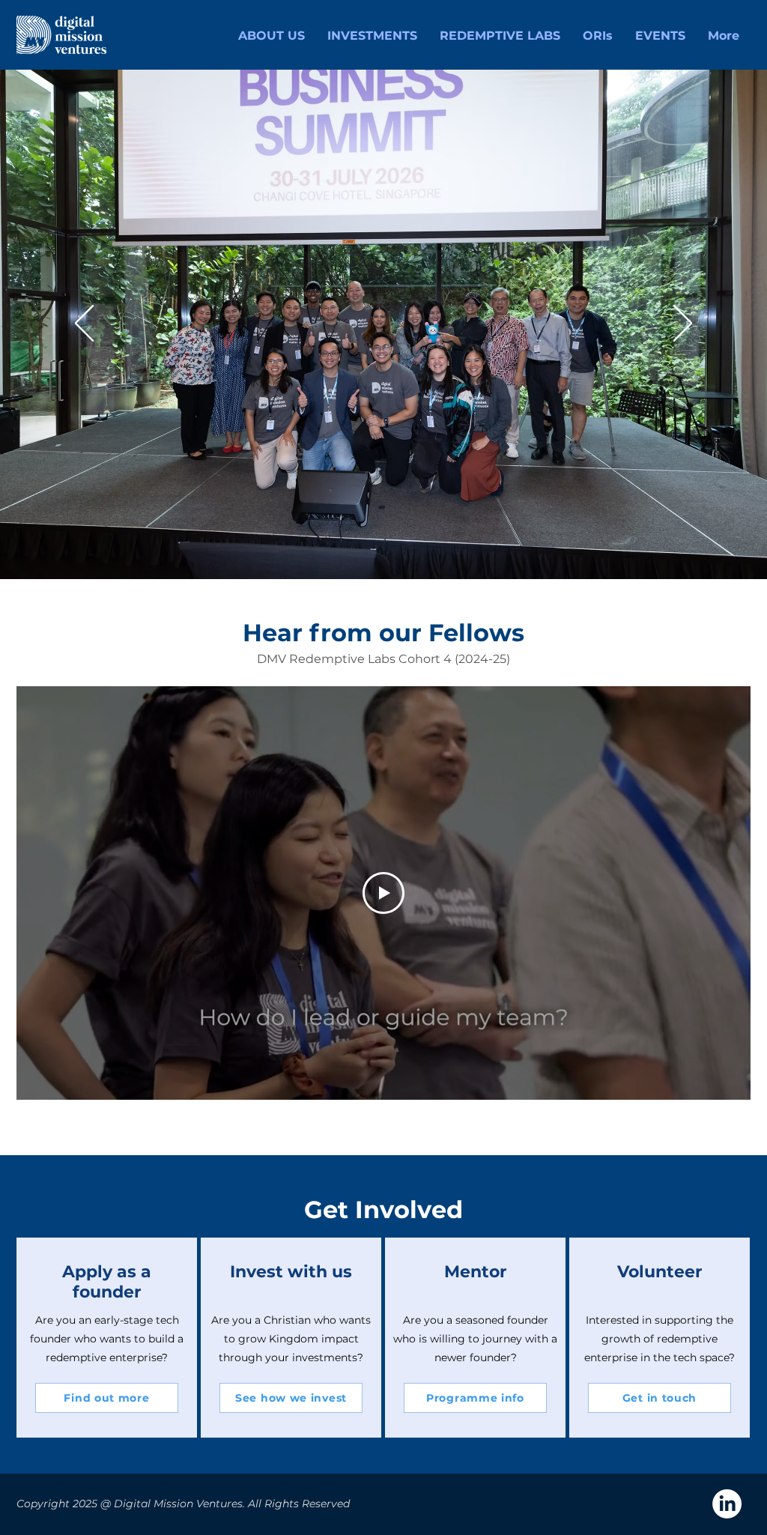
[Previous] (84, 324)
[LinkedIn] (727, 1504)
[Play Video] (383, 893)
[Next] (682, 324)
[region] (106, 1338)
